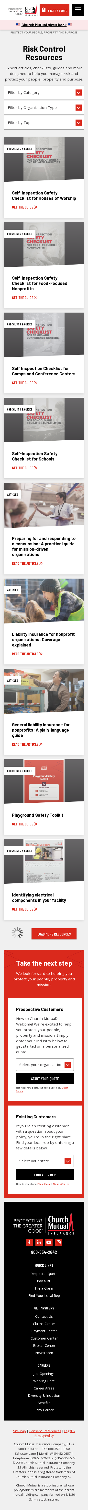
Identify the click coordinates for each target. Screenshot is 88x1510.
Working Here (44, 1381)
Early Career (44, 1410)
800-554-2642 (44, 1252)
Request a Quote (44, 1274)
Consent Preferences (45, 1431)
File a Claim (44, 1288)
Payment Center (44, 1331)
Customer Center (44, 1338)
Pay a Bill (44, 1281)
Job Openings (44, 1373)
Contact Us (44, 1316)
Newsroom (44, 1353)
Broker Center (44, 1345)
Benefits (44, 1403)
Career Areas (44, 1388)
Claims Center (44, 1323)
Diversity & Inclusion (44, 1395)
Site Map (19, 1431)
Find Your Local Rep (44, 1295)
